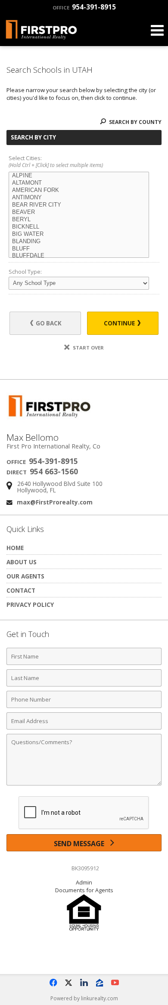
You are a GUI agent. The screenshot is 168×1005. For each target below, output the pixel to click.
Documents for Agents (84, 890)
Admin (84, 882)
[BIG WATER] (78, 234)
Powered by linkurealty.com (84, 998)
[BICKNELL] (78, 227)
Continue (120, 323)
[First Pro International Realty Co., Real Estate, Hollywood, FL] (84, 955)
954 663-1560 (54, 471)
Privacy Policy (30, 604)
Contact (20, 590)
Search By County (135, 122)
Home (15, 548)
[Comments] (84, 785)
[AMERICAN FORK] (78, 190)
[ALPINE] (78, 175)
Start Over (88, 347)
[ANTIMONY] (78, 197)
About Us (21, 562)
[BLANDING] (78, 241)
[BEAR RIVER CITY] (78, 205)
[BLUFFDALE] (78, 256)
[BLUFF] (78, 249)
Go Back (48, 323)
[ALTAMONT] (78, 183)
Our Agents (25, 576)
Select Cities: (56, 161)
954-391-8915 (84, 7)
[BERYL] (78, 219)
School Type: (25, 271)
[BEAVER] (78, 212)
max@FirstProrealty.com (55, 502)
